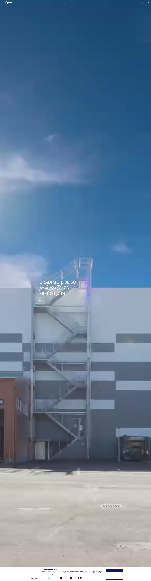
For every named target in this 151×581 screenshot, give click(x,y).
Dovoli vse (114, 570)
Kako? (41, 300)
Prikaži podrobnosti (88, 577)
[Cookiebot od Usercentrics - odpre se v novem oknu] (34, 579)
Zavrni (114, 577)
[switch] (60, 578)
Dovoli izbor (114, 573)
